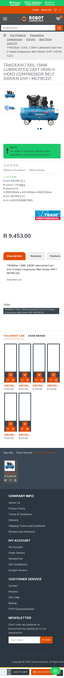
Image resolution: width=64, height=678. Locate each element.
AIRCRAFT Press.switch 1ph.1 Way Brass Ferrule (25, 385)
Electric (30, 39)
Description (14, 256)
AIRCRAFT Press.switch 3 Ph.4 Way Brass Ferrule (25, 434)
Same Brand (36, 335)
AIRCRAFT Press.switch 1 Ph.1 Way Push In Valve (53, 385)
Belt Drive (45, 39)
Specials (8, 452)
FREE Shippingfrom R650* (33, 3)
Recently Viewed (45, 452)
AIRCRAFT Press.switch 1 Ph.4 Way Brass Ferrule (39, 385)
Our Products (18, 35)
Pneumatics (37, 35)
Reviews (36, 256)
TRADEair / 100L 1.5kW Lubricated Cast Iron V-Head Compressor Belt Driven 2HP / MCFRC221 (29, 311)
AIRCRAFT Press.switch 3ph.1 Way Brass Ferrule (10, 434)
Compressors (14, 39)
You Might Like (14, 335)
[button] (21, 110)
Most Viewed (24, 452)
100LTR (12, 43)
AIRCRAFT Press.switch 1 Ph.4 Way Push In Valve (10, 385)
